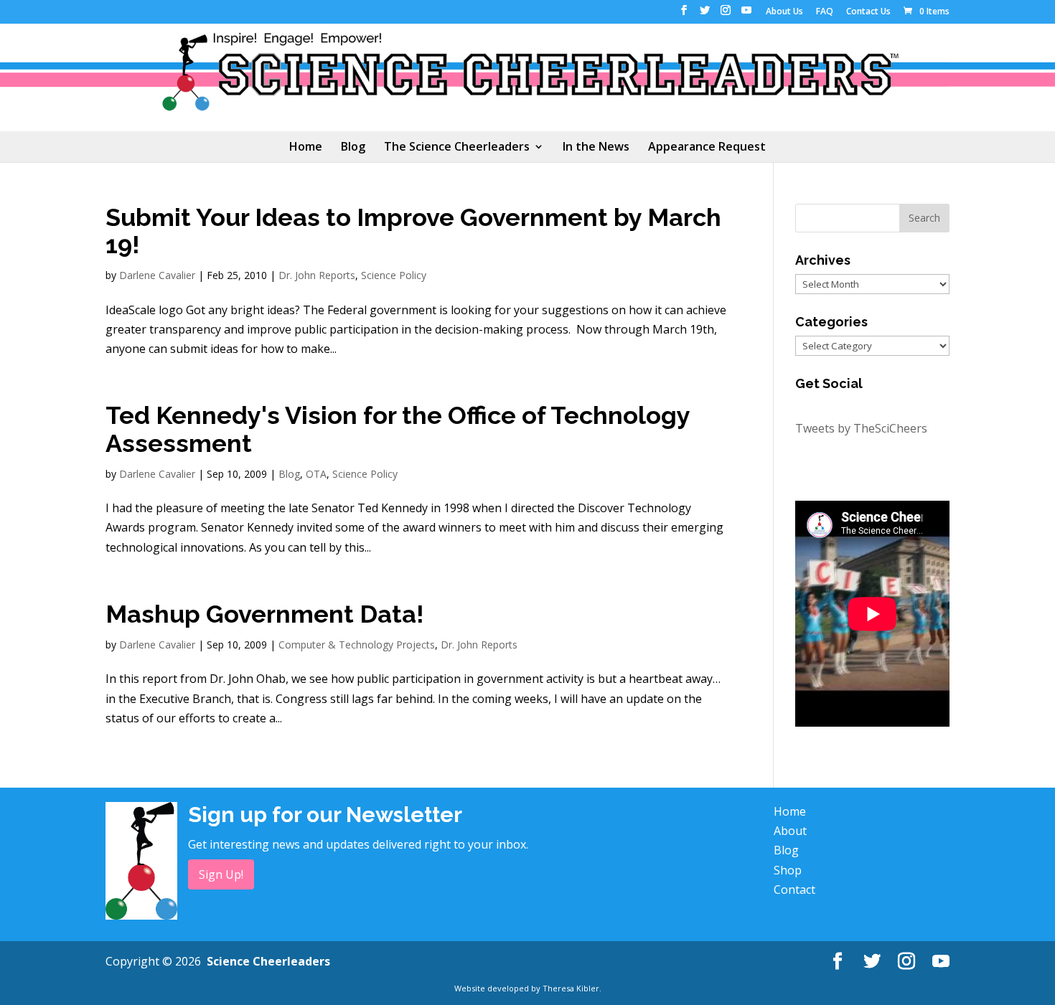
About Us (784, 12)
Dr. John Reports (316, 275)
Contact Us (868, 12)
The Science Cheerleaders (457, 147)
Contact (794, 889)
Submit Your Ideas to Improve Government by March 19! (413, 231)
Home (305, 147)
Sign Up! (221, 874)
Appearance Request (707, 147)
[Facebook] (684, 14)
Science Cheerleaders (268, 961)
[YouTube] (746, 14)
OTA (316, 474)
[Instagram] (726, 14)
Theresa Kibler (571, 988)
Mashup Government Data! (265, 614)
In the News (596, 147)
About (790, 831)
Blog (353, 147)
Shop (788, 870)
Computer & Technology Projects (356, 644)
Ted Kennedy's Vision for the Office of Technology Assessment (398, 429)
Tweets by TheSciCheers (861, 428)
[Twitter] (705, 14)
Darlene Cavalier (157, 275)
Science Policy (393, 275)
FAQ (824, 12)
